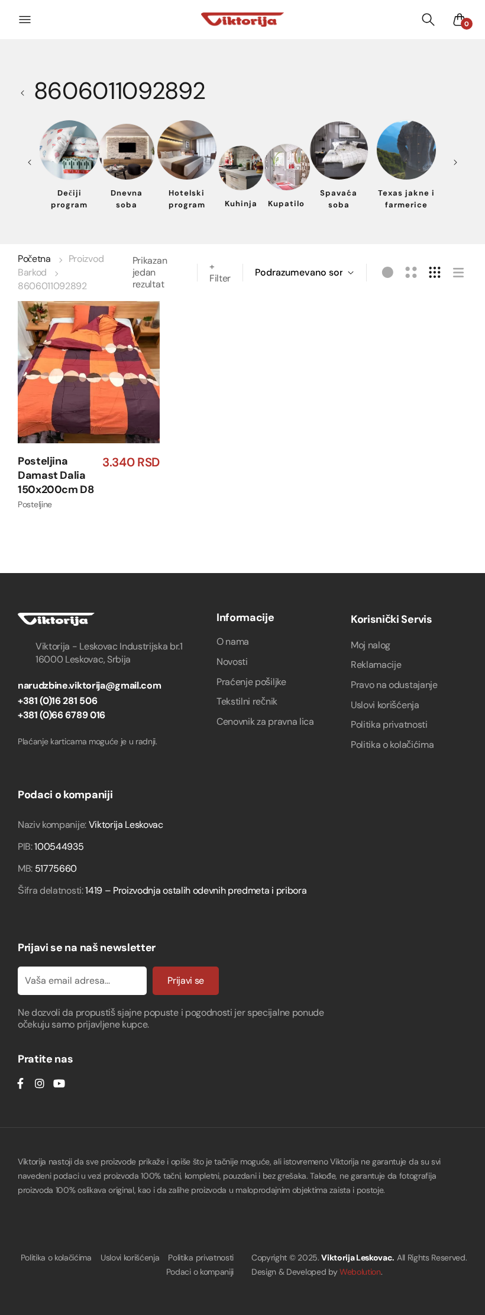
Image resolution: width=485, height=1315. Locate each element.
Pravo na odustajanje (394, 685)
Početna (34, 258)
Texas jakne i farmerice (406, 199)
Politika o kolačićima (392, 744)
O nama (232, 641)
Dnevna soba (127, 199)
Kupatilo (286, 204)
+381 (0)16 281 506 (57, 701)
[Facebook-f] (20, 1083)
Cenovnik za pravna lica (265, 721)
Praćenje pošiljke (251, 682)
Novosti (232, 661)
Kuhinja (241, 204)
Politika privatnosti (389, 724)
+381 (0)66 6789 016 (61, 715)
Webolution (360, 1271)
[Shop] (26, 90)
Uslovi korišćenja (385, 705)
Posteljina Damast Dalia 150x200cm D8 (56, 476)
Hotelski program (187, 199)
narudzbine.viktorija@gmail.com (89, 685)
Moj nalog (370, 645)
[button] (99, 417)
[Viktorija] (242, 19)
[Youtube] (58, 1083)
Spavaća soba (338, 199)
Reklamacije (376, 664)
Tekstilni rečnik (246, 701)
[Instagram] (39, 1083)
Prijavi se (185, 980)
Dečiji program (69, 199)
